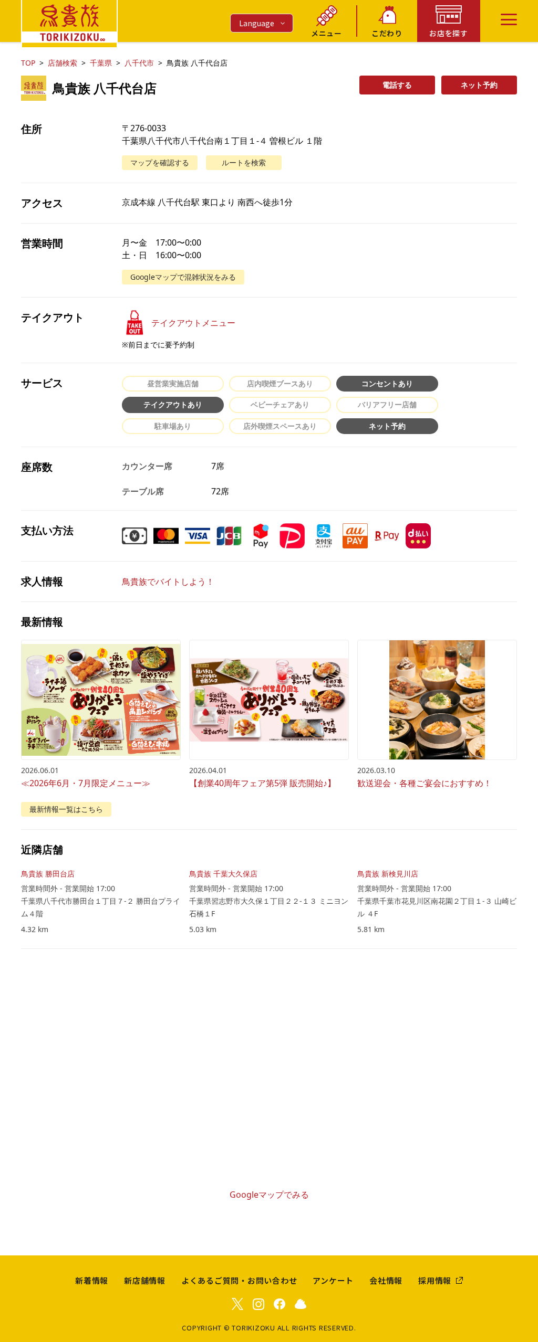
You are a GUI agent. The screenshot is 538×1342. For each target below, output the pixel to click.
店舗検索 (62, 63)
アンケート (333, 1280)
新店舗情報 (144, 1280)
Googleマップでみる (269, 1194)
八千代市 (139, 63)
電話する (397, 85)
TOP (28, 63)
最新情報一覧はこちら (66, 809)
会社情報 (385, 1280)
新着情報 (91, 1280)
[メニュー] (509, 19)
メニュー (326, 33)
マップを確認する (159, 162)
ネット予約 (479, 85)
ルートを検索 (244, 162)
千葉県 (101, 63)
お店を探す (448, 33)
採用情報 (434, 1280)
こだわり (386, 33)
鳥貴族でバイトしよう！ (168, 581)
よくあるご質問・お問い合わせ (239, 1280)
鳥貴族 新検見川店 (387, 874)
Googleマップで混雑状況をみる (183, 277)
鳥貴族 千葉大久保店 (223, 874)
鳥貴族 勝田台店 (48, 874)
